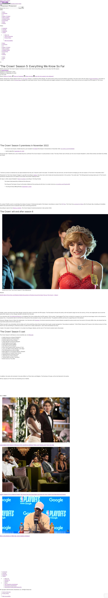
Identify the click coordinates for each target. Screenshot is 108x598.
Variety (35, 175)
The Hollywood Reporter (16, 316)
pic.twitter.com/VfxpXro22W (63, 184)
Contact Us (7, 580)
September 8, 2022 (26, 186)
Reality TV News (6, 16)
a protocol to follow (78, 204)
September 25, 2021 (19, 151)
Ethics (5, 582)
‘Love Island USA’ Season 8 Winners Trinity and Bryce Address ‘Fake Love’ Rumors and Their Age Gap (27, 445)
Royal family (5, 20)
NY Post (64, 204)
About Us (6, 35)
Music (3, 22)
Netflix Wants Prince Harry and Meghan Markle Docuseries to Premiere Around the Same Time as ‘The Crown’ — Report (29, 295)
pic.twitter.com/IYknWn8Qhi (67, 148)
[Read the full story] (36, 442)
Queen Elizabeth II (94, 78)
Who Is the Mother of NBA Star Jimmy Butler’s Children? (15, 536)
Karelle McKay (5, 70)
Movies (4, 23)
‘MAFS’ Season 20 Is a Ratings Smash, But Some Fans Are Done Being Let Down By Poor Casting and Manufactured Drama (33, 494)
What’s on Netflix (17, 208)
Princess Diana (17, 80)
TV (3, 14)
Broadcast (37, 320)
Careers (6, 581)
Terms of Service (8, 36)
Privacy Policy (7, 37)
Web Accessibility (8, 40)
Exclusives (4, 13)
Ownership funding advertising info (13, 587)
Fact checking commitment (11, 584)
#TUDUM (35, 148)
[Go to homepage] (5, 569)
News (3, 12)
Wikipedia (31, 334)
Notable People (6, 19)
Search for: (3, 8)
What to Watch (5, 17)
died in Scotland (22, 179)
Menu (1, 9)
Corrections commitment (10, 585)
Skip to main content (5, 0)
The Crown (25, 78)
